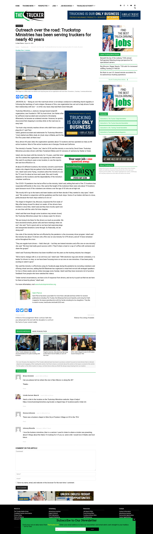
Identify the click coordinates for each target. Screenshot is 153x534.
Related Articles (23, 331)
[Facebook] (120, 5)
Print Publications (54, 515)
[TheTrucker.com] (28, 15)
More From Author (39, 331)
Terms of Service (19, 517)
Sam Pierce (20, 43)
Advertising (52, 508)
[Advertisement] (80, 214)
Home (18, 6)
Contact (121, 508)
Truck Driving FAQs (88, 513)
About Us (17, 508)
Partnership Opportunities (126, 515)
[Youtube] (130, 5)
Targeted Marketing (54, 517)
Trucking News (28, 6)
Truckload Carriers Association (23, 513)
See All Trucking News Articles (117, 79)
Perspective (43, 6)
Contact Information (125, 511)
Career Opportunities (125, 517)
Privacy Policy (18, 515)
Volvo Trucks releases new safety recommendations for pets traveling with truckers (28, 353)
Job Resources (66, 6)
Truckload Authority (85, 6)
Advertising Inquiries (55, 511)
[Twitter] (127, 5)
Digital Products (53, 513)
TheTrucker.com (53, 525)
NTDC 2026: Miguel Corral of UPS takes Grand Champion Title (82, 352)
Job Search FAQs (88, 511)
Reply (24, 388)
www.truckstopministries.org (45, 284)
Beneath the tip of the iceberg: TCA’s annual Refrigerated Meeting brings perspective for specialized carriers (116, 60)
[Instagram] (123, 5)
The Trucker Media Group (21, 511)
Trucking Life (19, 25)
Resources (86, 508)
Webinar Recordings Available (84, 318)
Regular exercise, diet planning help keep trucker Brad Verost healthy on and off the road (55, 353)
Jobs (54, 6)
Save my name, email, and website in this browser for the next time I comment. (45, 483)
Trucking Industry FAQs (90, 515)
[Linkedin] (133, 5)
